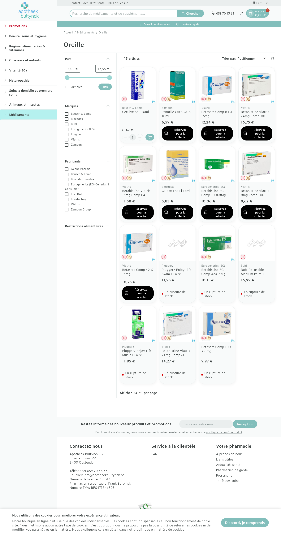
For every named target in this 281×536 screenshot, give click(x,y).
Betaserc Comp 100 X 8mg (216, 348)
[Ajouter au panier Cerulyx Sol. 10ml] (149, 137)
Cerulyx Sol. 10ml (135, 111)
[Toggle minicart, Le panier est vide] (250, 13)
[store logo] (29, 10)
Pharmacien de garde (232, 470)
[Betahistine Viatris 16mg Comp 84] (138, 164)
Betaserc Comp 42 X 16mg (137, 271)
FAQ (154, 454)
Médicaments (86, 32)
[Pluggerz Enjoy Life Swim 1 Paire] (177, 243)
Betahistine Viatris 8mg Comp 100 (255, 192)
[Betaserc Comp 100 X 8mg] (217, 324)
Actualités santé (94, 3)
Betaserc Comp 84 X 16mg (216, 113)
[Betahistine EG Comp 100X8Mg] (217, 164)
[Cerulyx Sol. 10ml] (138, 85)
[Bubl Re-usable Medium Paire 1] (257, 243)
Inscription (245, 424)
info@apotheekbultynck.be (104, 475)
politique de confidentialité (224, 432)
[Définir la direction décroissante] (272, 58)
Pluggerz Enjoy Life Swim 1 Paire (176, 271)
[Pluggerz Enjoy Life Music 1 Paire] (138, 324)
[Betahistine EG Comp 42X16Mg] (217, 243)
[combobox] (124, 13)
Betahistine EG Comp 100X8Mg (213, 192)
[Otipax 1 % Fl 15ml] (177, 164)
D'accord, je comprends (245, 522)
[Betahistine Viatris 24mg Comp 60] (177, 324)
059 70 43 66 (97, 470)
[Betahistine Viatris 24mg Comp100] (257, 85)
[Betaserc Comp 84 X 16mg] (217, 85)
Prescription (225, 475)
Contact (75, 3)
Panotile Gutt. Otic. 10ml (176, 113)
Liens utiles (224, 459)
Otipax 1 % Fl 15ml (176, 190)
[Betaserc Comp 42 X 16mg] (138, 243)
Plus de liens (116, 3)
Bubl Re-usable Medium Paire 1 (252, 271)
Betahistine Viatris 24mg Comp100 (255, 113)
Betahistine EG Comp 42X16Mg (213, 271)
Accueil (68, 32)
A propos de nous (229, 454)
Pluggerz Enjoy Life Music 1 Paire (137, 352)
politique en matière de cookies (160, 529)
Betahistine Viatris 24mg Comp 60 (176, 352)
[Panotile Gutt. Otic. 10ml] (177, 85)
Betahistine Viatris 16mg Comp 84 (136, 192)
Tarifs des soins (227, 480)
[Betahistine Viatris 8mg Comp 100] (257, 164)
